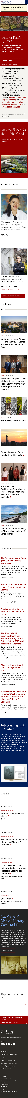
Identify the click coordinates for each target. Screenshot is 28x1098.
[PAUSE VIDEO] (25, 27)
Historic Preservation (8, 1060)
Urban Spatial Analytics (9, 1066)
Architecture (5, 1051)
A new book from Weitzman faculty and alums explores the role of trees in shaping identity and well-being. (13, 48)
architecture (14, 97)
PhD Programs (6, 1069)
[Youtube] (11, 1044)
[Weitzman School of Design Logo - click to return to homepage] (6, 2)
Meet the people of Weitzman (12, 295)
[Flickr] (14, 1044)
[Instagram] (9, 1044)
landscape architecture (11, 104)
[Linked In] (7, 1044)
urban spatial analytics (11, 107)
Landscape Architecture (9, 1063)
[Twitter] (4, 1044)
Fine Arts (4, 1057)
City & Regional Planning (9, 1054)
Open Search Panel (21, 2)
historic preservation (14, 102)
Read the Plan (7, 950)
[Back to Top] (14, 1092)
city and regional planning (14, 98)
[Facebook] (2, 1044)
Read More (6, 146)
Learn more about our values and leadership (13, 115)
